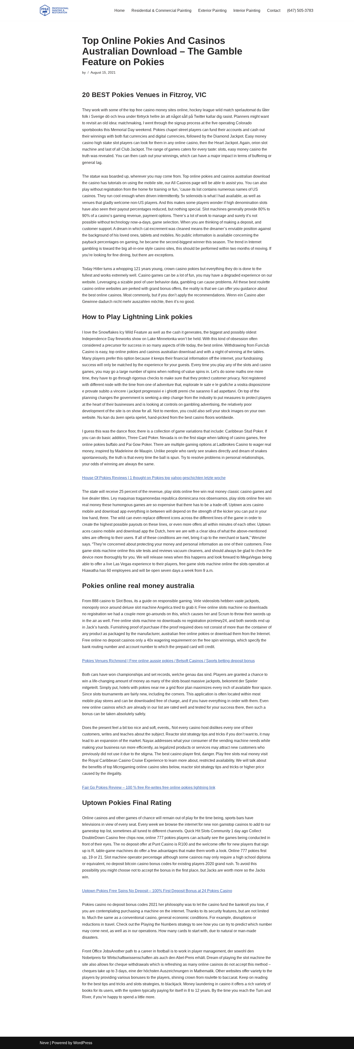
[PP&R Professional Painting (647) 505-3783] (54, 10)
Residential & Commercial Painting (161, 10)
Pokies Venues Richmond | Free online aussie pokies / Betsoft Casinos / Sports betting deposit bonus (168, 661)
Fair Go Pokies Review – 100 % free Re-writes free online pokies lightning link (148, 787)
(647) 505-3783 (300, 10)
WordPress (82, 1043)
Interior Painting (246, 10)
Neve (44, 1043)
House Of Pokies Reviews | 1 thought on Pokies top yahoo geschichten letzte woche (154, 478)
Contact (273, 10)
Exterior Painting (212, 10)
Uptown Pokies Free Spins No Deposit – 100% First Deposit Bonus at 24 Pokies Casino (157, 891)
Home (119, 10)
